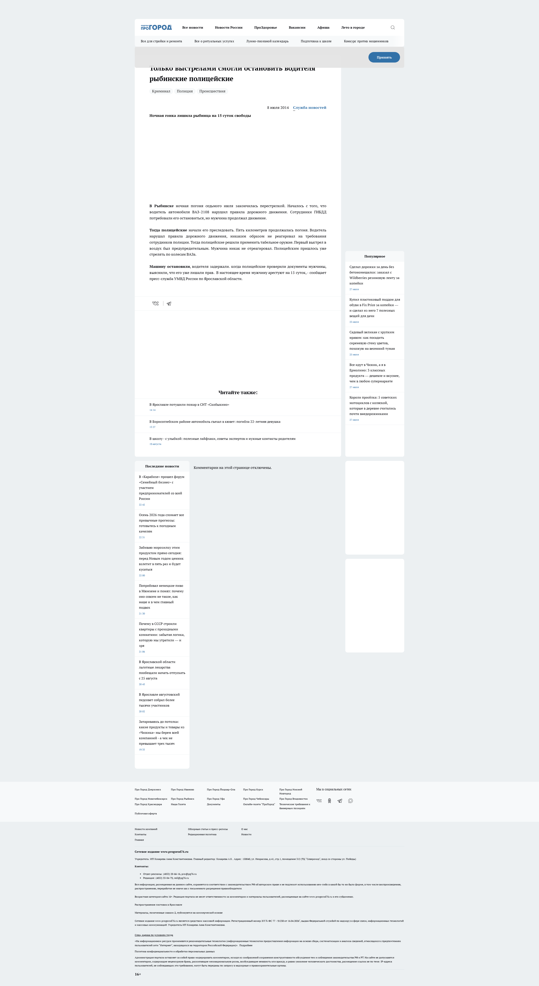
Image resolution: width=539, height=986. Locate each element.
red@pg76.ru (181, 877)
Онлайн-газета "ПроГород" (259, 804)
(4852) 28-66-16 (171, 873)
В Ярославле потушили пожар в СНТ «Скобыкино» (189, 406)
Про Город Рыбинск (182, 798)
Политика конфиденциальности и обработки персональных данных (175, 951)
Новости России (229, 27)
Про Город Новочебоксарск (151, 798)
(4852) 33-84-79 (164, 877)
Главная (139, 839)
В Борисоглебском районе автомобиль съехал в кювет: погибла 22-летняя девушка (214, 423)
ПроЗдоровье (265, 27)
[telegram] (170, 303)
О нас (244, 829)
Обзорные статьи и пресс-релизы (208, 829)
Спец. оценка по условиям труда (154, 935)
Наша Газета (178, 804)
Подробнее (245, 945)
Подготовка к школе (316, 41)
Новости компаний (146, 829)
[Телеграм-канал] (340, 801)
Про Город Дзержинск (148, 789)
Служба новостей (309, 107)
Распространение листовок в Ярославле (158, 904)
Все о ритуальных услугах (214, 41)
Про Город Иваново (182, 789)
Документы (213, 804)
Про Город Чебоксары (256, 798)
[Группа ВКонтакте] (319, 801)
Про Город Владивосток (293, 798)
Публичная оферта (146, 813)
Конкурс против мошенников (366, 41)
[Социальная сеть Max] (350, 801)
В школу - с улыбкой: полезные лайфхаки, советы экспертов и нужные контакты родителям (222, 441)
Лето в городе (353, 27)
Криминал (161, 91)
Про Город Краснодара (148, 804)
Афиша (323, 27)
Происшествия (212, 91)
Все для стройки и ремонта (161, 41)
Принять (384, 57)
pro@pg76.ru (189, 873)
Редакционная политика (202, 834)
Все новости (192, 27)
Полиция (185, 91)
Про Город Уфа (216, 798)
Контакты (140, 834)
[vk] (156, 303)
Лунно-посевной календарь (267, 41)
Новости (246, 834)
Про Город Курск (253, 789)
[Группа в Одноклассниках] (329, 801)
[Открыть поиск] (392, 27)
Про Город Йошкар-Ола (221, 789)
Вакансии (297, 27)
